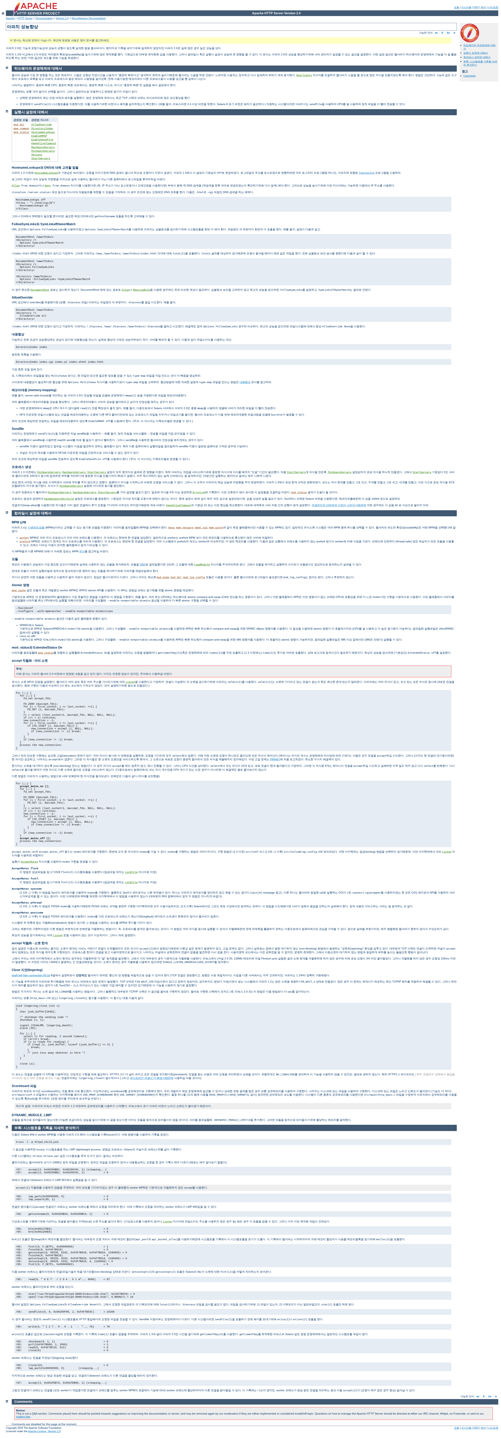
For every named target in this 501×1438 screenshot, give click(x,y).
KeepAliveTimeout (43, 143)
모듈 (456, 7)
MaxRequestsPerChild (59, 498)
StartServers (40, 158)
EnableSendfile (42, 139)
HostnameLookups (43, 132)
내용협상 (245, 382)
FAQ (476, 7)
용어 (483, 7)
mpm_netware (184, 527)
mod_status (21, 132)
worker (24, 537)
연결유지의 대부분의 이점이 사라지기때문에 (339, 505)
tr (454, 32)
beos (171, 527)
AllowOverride (41, 124)
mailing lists (23, 1416)
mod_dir (19, 124)
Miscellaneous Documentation (89, 18)
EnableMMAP (39, 136)
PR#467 (275, 759)
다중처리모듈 (36, 527)
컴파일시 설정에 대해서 (476, 57)
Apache (10, 18)
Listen (130, 682)
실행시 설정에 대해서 (475, 52)
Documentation (44, 18)
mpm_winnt (216, 527)
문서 (82, 551)
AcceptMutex (29, 861)
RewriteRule (141, 290)
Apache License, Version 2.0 (44, 1431)
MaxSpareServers (43, 147)
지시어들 (466, 7)
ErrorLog (199, 492)
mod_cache (19, 590)
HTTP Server (25, 18)
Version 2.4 (62, 18)
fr (442, 32)
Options (36, 154)
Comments (469, 75)
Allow (16, 185)
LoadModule (202, 564)
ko (448, 32)
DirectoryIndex (42, 128)
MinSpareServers (43, 151)
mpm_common (21, 128)
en (436, 32)
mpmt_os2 (201, 527)
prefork (25, 541)
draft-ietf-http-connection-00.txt (31, 975)
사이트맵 (493, 7)
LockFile (131, 872)
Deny (48, 185)
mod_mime (163, 577)
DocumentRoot (40, 290)
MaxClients (304, 75)
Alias (125, 290)
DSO (143, 564)
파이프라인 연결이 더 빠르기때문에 (151, 1078)
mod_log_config (194, 577)
